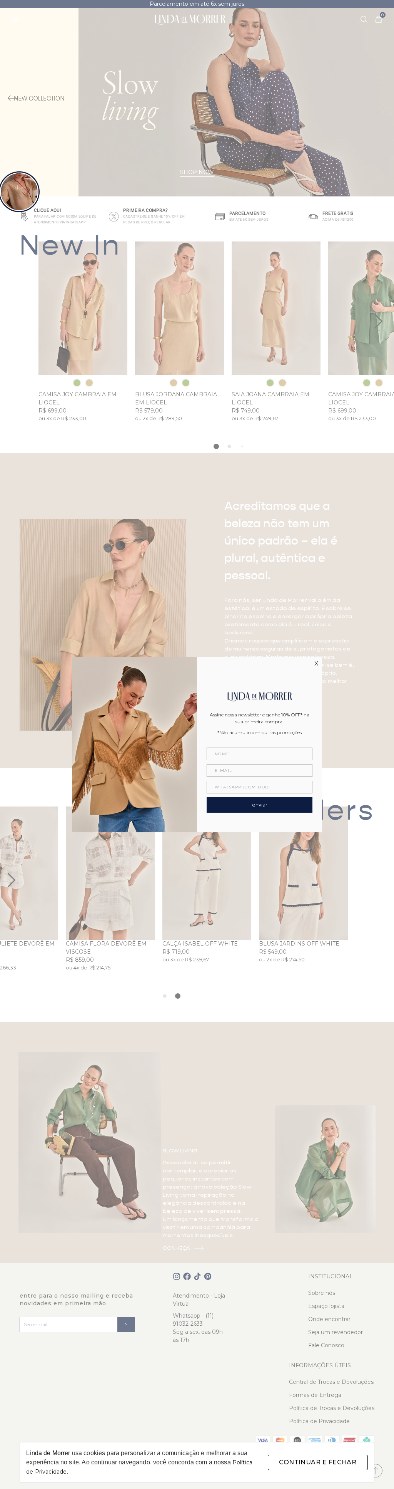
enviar (259, 805)
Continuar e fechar (317, 1462)
